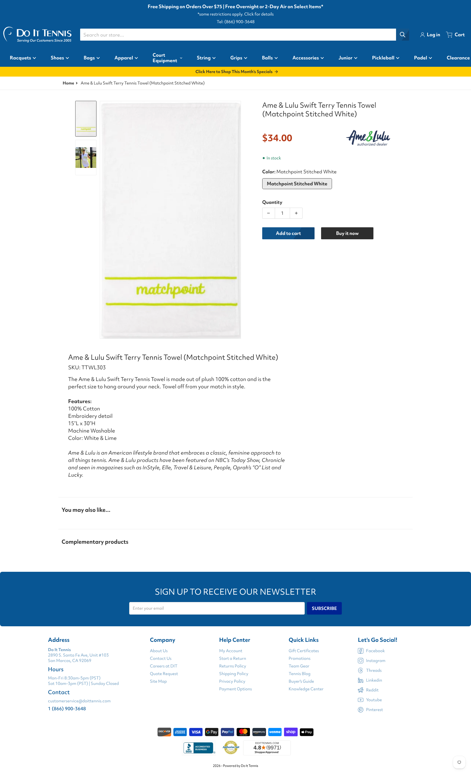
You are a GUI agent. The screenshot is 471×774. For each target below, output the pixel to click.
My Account (230, 651)
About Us (159, 651)
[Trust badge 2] (231, 748)
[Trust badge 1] (198, 748)
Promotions (299, 658)
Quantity (272, 202)
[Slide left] (103, 220)
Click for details (259, 14)
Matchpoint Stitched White (297, 183)
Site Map (158, 681)
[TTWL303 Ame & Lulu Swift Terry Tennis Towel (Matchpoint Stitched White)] (85, 157)
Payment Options (235, 689)
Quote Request (164, 673)
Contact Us (160, 658)
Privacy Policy (232, 681)
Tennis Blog (299, 673)
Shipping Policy (233, 673)
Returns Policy (232, 666)
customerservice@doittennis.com (79, 701)
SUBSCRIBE (324, 608)
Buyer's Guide (301, 681)
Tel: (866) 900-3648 (236, 22)
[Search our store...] (402, 35)
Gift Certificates (304, 651)
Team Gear (299, 666)
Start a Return (232, 658)
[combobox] (244, 35)
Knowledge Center (306, 689)
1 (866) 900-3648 (67, 708)
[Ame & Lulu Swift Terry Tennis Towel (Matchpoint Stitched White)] (85, 118)
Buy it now (347, 233)
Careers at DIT (163, 666)
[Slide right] (238, 220)
